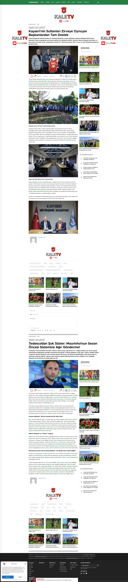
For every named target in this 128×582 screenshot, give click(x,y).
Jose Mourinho (33, 510)
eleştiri (61, 504)
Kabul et (8, 577)
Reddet (20, 577)
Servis (42, 2)
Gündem (48, 2)
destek (65, 263)
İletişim (30, 573)
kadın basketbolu (52, 266)
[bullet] (47, 330)
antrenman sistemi (34, 504)
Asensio (43, 504)
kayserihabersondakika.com (89, 554)
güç (48, 507)
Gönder (33, 330)
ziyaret (71, 273)
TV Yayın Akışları (63, 571)
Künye (20, 579)
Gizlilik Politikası (15, 579)
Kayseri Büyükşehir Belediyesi (36, 270)
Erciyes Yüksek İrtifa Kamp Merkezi (37, 266)
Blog (68, 2)
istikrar (65, 507)
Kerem (41, 510)
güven (53, 507)
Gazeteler (79, 2)
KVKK (30, 575)
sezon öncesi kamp (70, 510)
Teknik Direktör (39, 514)
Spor (52, 2)
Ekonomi (58, 2)
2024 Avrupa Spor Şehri (35, 263)
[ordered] (45, 330)
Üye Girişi (31, 564)
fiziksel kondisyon (34, 507)
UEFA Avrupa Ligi (49, 514)
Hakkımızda (31, 571)
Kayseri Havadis (32, 24)
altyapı (45, 263)
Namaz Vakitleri (63, 569)
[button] (25, 564)
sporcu (48, 273)
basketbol (58, 263)
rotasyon (61, 510)
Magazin (63, 2)
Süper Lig (55, 273)
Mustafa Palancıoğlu (34, 273)
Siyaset (73, 2)
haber (59, 507)
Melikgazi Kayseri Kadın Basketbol (53, 270)
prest (55, 510)
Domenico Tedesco (52, 504)
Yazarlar (86, 2)
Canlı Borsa (51, 564)
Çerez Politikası (9, 579)
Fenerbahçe (68, 504)
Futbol (42, 507)
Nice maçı (48, 510)
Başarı (51, 263)
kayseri (60, 266)
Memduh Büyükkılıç (68, 270)
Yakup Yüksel (64, 273)
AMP (71, 569)
